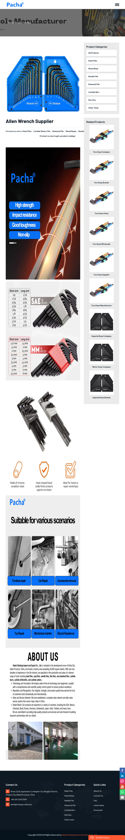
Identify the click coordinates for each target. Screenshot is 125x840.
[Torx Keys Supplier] (101, 259)
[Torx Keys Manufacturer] (101, 290)
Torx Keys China (101, 213)
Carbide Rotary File (41, 131)
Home (10, 22)
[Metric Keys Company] (101, 352)
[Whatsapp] (122, 792)
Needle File (93, 76)
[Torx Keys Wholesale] (101, 229)
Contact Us (98, 796)
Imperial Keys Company (101, 336)
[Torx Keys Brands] (101, 167)
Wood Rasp (93, 68)
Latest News (99, 805)
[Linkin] (122, 775)
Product (18, 22)
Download (98, 810)
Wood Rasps (71, 131)
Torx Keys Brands (101, 182)
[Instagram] (122, 781)
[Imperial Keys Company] (101, 321)
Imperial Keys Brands (101, 397)
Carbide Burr (94, 92)
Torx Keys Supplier (101, 274)
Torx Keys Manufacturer (101, 305)
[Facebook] (122, 770)
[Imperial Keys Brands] (101, 382)
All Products (93, 53)
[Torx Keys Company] (101, 137)
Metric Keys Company (101, 367)
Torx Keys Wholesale (101, 244)
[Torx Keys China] (101, 198)
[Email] (122, 797)
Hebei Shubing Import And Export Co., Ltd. (79, 835)
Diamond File (58, 131)
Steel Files (27, 131)
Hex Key (27, 22)
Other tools (93, 108)
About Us (98, 791)
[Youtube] (122, 786)
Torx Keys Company (101, 152)
